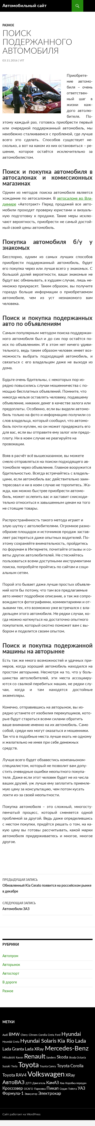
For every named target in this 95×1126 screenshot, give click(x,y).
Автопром (10, 956)
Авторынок (11, 965)
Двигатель (38, 1083)
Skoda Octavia (77, 1057)
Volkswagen (46, 1074)
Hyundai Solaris (38, 1041)
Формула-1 (13, 1094)
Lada (80, 1041)
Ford (57, 1035)
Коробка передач (75, 1083)
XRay (70, 1075)
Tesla (14, 1066)
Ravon (19, 1057)
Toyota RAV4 (14, 1075)
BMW (14, 1035)
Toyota (28, 1065)
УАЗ (81, 1088)
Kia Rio (65, 1041)
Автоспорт (10, 973)
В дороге (9, 982)
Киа (62, 1083)
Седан (63, 1088)
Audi (5, 1035)
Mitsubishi (8, 1057)
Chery (24, 1035)
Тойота (72, 1088)
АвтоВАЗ (13, 1082)
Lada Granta (13, 1049)
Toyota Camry (48, 1066)
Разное (8, 25)
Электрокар (49, 1094)
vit (22, 60)
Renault (34, 1056)
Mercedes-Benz (67, 1048)
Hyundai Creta (10, 1041)
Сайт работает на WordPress (21, 1114)
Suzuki (6, 1066)
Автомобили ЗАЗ (19, 906)
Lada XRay (34, 1049)
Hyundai (71, 1034)
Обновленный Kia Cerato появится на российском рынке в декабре (46, 885)
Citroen (33, 1035)
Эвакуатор (31, 1094)
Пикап (53, 1088)
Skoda (62, 1057)
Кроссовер (12, 1088)
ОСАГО (28, 1088)
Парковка (40, 1088)
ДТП (28, 1083)
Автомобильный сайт (24, 6)
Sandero (51, 1057)
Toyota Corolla (70, 1066)
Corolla (42, 1035)
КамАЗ (52, 1083)
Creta (51, 1035)
